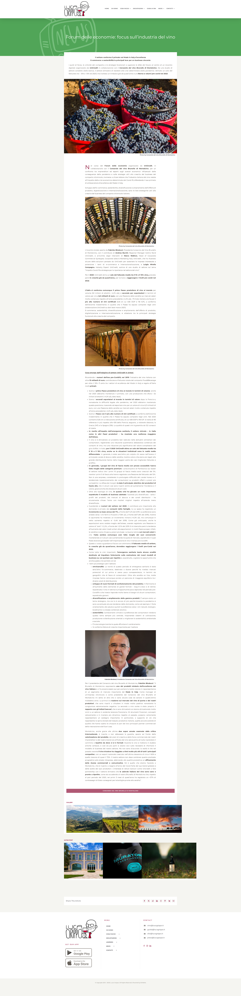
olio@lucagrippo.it (155, 934)
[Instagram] (147, 946)
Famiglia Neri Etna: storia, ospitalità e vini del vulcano (91, 860)
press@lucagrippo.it (156, 938)
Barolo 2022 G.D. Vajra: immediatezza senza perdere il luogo (169, 860)
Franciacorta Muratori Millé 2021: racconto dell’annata (130, 860)
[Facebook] (144, 946)
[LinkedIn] (150, 946)
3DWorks (143, 982)
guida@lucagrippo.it (156, 930)
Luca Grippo (115, 982)
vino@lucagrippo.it (155, 926)
